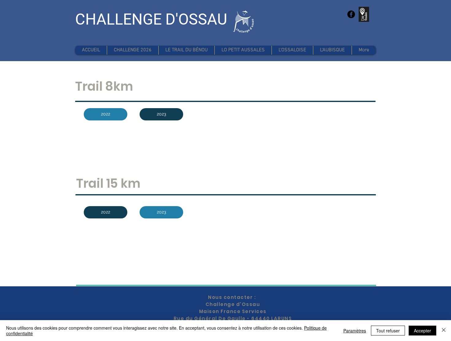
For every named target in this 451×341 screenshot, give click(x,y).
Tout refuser (388, 330)
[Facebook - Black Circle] (351, 14)
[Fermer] (443, 330)
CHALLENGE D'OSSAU (151, 19)
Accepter (422, 330)
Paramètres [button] (354, 330)
